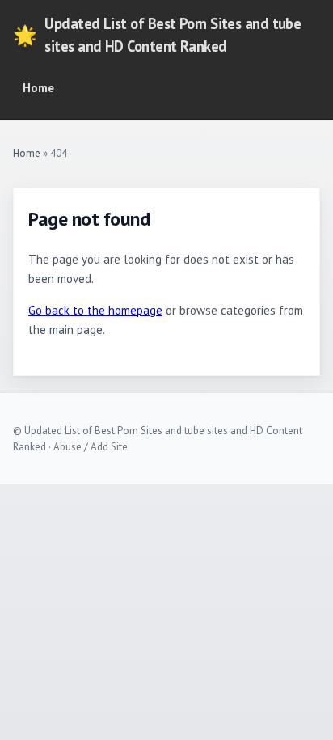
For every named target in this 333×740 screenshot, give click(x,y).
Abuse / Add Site (90, 447)
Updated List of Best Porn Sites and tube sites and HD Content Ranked (157, 35)
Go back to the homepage (95, 310)
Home (38, 87)
